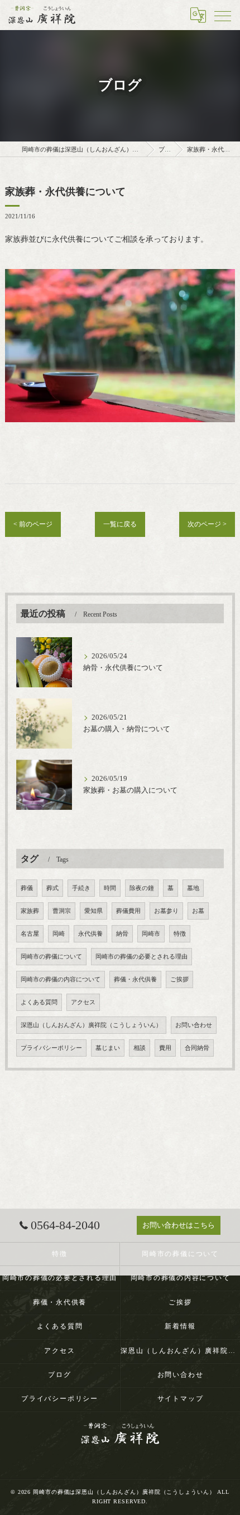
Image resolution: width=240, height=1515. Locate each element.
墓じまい (107, 1048)
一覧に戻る (120, 524)
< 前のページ (32, 524)
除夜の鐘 (141, 888)
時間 (110, 888)
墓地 (193, 888)
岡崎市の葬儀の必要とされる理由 (141, 957)
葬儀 (27, 888)
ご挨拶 (179, 979)
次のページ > (207, 524)
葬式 (52, 888)
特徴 (180, 934)
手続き (81, 888)
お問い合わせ (193, 1025)
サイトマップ (180, 1398)
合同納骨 (197, 1048)
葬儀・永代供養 (135, 979)
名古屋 (30, 934)
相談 (139, 1048)
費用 (165, 1048)
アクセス (83, 1002)
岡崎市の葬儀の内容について (60, 979)
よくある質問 (39, 1002)
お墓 (198, 911)
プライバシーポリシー (51, 1048)
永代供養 (90, 934)
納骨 (122, 934)
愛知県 (93, 911)
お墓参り (166, 911)
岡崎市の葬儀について (51, 957)
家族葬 (30, 911)
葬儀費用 (128, 911)
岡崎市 (151, 934)
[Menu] (222, 15)
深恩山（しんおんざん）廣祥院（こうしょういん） (91, 1025)
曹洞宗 (61, 911)
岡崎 (58, 934)
